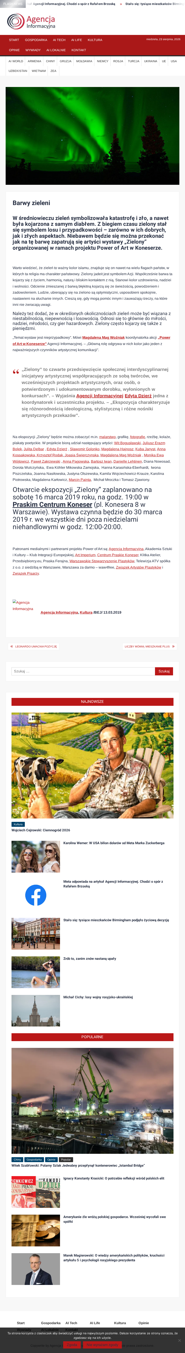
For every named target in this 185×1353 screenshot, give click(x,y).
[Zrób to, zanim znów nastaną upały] (36, 972)
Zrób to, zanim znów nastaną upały (89, 958)
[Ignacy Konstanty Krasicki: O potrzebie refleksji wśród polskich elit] (36, 1192)
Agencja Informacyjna (126, 549)
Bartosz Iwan (101, 461)
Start (14, 40)
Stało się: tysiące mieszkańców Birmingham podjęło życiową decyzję (116, 920)
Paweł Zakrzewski (45, 461)
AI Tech (59, 40)
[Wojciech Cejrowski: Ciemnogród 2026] (93, 765)
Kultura (95, 40)
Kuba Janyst (145, 449)
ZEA (53, 71)
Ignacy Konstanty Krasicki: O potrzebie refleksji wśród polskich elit (113, 1178)
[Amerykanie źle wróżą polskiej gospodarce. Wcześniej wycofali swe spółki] (36, 1230)
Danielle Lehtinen (127, 461)
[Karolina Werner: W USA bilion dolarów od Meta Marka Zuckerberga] (36, 856)
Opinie (14, 50)
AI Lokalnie (56, 50)
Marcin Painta (80, 480)
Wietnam (39, 71)
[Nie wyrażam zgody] (179, 1340)
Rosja (118, 61)
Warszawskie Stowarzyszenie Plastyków (101, 561)
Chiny (50, 61)
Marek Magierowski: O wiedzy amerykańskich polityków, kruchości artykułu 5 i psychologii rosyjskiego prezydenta (113, 1258)
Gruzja (66, 61)
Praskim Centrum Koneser (52, 505)
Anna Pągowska (76, 461)
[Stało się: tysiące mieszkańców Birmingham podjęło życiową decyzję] (36, 933)
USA (174, 61)
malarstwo (107, 437)
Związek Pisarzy (26, 573)
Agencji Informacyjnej (99, 395)
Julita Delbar (34, 449)
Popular (66, 1159)
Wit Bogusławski (127, 443)
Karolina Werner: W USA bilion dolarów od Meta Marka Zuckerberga (113, 843)
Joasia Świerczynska (81, 455)
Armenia (34, 61)
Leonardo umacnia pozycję (36, 646)
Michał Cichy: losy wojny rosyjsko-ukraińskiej (98, 997)
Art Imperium (85, 555)
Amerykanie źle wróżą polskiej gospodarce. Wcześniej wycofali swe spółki (114, 1219)
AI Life (76, 40)
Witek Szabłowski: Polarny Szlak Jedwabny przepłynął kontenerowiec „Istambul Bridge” (78, 1165)
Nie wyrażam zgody (102, 1345)
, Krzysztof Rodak (49, 455)
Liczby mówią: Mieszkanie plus (147, 646)
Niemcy (103, 61)
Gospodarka (36, 40)
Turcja (133, 61)
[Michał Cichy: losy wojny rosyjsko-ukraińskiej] (36, 1010)
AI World (16, 61)
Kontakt (79, 50)
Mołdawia (84, 61)
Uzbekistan (18, 71)
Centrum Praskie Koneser (117, 555)
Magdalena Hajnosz (117, 449)
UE (164, 61)
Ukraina (150, 61)
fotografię (137, 437)
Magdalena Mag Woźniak (120, 455)
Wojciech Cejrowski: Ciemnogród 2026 (41, 830)
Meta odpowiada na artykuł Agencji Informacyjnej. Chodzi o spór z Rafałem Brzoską (113, 884)
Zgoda (72, 1345)
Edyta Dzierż (57, 449)
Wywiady (33, 50)
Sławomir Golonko (84, 449)
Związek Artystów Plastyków (138, 567)
